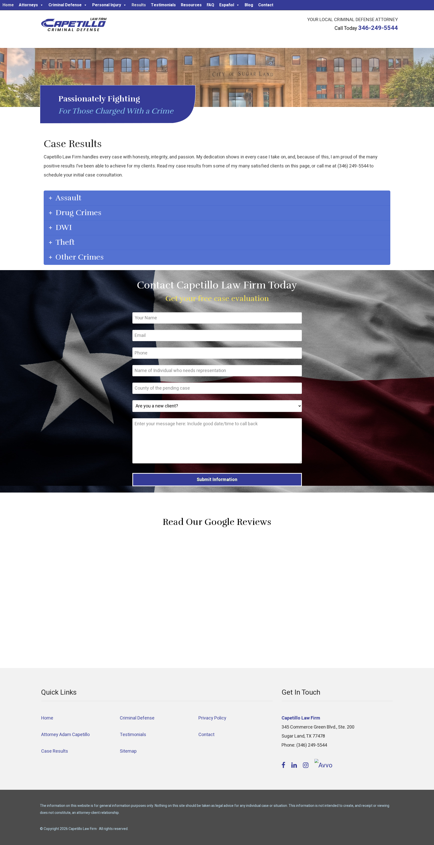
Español (226, 5)
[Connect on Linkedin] (294, 765)
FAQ (210, 5)
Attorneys (28, 5)
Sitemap (128, 751)
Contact (265, 5)
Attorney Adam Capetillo (65, 734)
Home (8, 5)
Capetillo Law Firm (73, 25)
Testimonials (163, 5)
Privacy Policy (212, 718)
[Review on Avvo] (323, 765)
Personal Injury (106, 5)
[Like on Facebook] (284, 765)
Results (139, 5)
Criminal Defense (65, 5)
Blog (249, 5)
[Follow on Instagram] (306, 765)
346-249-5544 (378, 28)
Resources (191, 5)
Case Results (54, 751)
